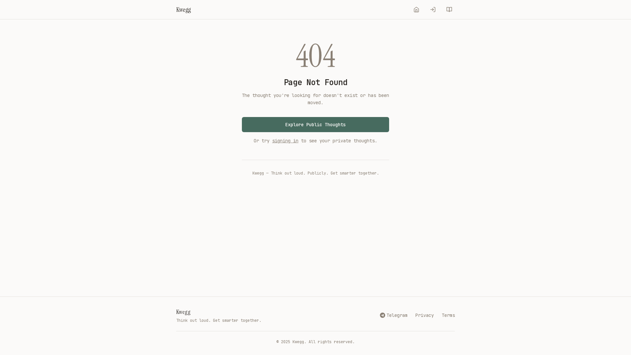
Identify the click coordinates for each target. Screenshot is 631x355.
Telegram (397, 315)
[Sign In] (432, 9)
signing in (285, 141)
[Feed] (416, 9)
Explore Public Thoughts (315, 125)
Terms (448, 315)
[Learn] (449, 9)
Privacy (424, 315)
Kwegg (183, 312)
